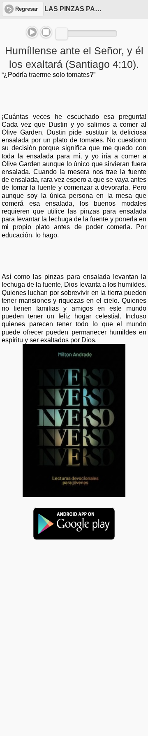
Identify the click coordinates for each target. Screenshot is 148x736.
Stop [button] (46, 32)
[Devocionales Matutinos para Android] (74, 536)
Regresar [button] (26, 9)
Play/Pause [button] (32, 32)
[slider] (62, 34)
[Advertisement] (74, 609)
